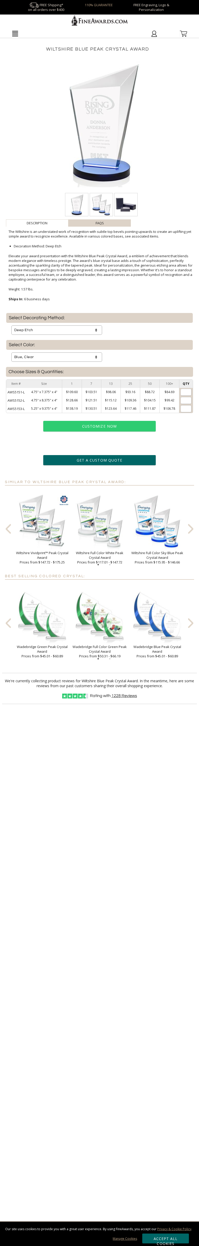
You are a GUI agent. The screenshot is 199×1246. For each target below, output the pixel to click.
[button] (15, 33)
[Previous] (8, 529)
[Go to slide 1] (98, 564)
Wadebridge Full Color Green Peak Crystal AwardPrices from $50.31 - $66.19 (100, 651)
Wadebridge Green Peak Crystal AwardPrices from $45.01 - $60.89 (42, 651)
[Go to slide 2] (109, 564)
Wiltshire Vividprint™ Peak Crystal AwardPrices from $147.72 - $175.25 (42, 558)
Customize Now (99, 426)
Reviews (124, 696)
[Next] (191, 529)
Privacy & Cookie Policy (174, 1229)
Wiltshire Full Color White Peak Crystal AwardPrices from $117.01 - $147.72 (99, 558)
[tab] (37, 223)
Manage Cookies (125, 1238)
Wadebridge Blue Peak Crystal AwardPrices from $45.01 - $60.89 (157, 651)
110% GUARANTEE (99, 5)
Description (37, 223)
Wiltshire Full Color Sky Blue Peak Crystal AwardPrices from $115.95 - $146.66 (157, 558)
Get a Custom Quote (99, 460)
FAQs (100, 223)
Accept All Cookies (166, 1239)
